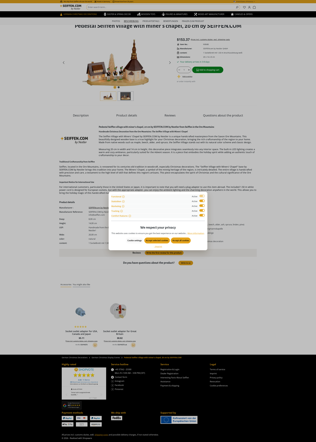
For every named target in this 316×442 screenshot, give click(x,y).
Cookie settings (134, 240)
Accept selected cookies (157, 240)
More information (196, 233)
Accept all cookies (180, 240)
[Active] (202, 196)
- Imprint (158, 246)
